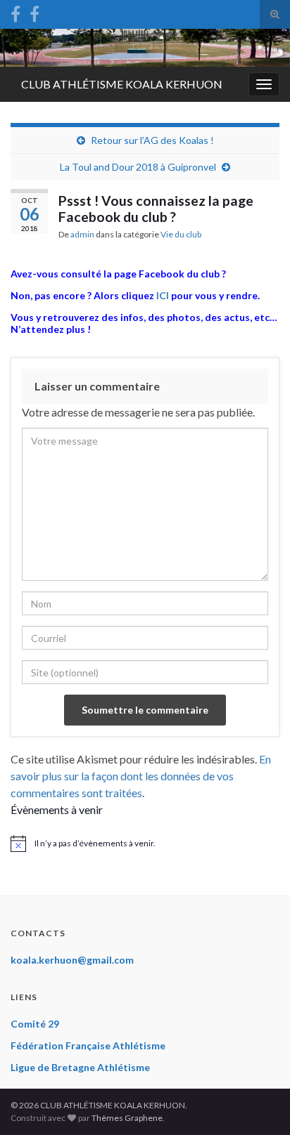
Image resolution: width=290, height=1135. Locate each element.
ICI (162, 295)
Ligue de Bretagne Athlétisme (80, 1067)
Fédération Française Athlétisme (88, 1045)
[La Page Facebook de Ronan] (34, 11)
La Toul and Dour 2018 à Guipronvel (138, 167)
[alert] (145, 843)
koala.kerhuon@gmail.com (72, 960)
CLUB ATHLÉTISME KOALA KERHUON (121, 84)
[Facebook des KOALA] (15, 11)
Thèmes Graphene (127, 1118)
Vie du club (180, 234)
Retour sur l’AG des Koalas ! (152, 140)
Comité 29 (35, 1024)
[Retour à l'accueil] (145, 48)
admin (82, 234)
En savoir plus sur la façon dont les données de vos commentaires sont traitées (141, 775)
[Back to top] (258, 1103)
